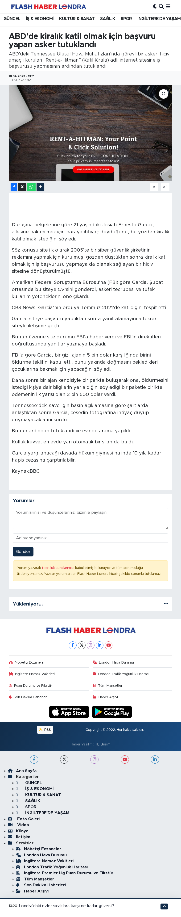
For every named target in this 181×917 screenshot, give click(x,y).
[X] (82, 645)
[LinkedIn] (99, 645)
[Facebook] (73, 645)
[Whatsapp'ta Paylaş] (31, 187)
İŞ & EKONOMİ (40, 19)
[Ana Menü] (168, 6)
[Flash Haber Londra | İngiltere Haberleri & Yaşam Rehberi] (48, 6)
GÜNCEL (12, 19)
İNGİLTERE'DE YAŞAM (159, 19)
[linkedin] (155, 759)
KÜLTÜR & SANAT (77, 19)
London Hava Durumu (116, 662)
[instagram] (94, 759)
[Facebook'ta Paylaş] (14, 187)
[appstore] (69, 712)
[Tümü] (166, 604)
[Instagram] (91, 645)
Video (22, 825)
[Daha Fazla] (40, 187)
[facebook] (34, 759)
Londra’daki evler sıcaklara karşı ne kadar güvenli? (66, 906)
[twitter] (64, 759)
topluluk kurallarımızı (58, 568)
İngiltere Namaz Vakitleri (35, 674)
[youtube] (125, 759)
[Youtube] (108, 645)
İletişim (23, 837)
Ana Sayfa (26, 771)
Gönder (23, 552)
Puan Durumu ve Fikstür (33, 685)
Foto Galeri (28, 819)
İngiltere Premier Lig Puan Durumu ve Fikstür (68, 873)
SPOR (126, 19)
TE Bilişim (103, 744)
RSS (47, 730)
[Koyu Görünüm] (155, 6)
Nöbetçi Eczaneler (30, 662)
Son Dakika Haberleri (30, 697)
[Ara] (161, 6)
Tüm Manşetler (110, 685)
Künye (22, 831)
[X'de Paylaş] (22, 187)
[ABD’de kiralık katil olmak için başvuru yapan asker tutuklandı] (91, 133)
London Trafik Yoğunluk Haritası (123, 674)
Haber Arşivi (108, 697)
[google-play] (112, 712)
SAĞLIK (107, 19)
